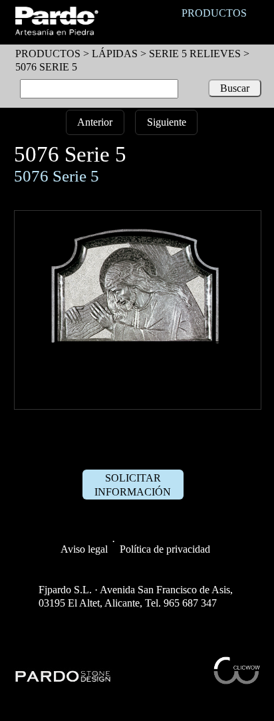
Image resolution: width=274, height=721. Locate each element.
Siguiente (166, 122)
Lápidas (115, 53)
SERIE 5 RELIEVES (195, 53)
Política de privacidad (165, 549)
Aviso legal (84, 549)
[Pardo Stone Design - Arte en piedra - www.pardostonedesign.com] (63, 680)
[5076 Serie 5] (138, 402)
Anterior (94, 122)
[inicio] (56, 31)
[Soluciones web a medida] (236, 680)
